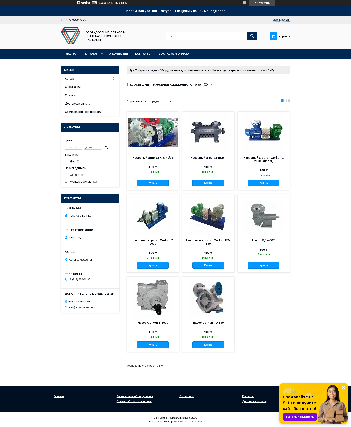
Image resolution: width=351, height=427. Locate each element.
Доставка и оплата (173, 53)
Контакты (143, 53)
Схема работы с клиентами (83, 111)
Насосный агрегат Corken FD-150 (208, 242)
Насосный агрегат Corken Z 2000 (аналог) (263, 159)
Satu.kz (193, 417)
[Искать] (252, 36)
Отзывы (70, 95)
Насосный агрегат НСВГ (208, 157)
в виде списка (288, 101)
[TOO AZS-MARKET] (71, 43)
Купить (153, 182)
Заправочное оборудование (135, 396)
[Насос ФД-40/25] (264, 214)
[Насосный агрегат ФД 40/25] (153, 132)
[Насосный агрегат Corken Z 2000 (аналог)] (264, 132)
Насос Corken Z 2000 (153, 322)
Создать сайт (106, 2)
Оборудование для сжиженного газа (184, 70)
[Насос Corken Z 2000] (153, 297)
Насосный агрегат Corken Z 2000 (152, 242)
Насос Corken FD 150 (208, 322)
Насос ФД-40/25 (263, 240)
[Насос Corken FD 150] (208, 297)
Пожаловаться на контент (187, 421)
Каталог (91, 53)
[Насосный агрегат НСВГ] (208, 132)
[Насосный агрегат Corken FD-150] (208, 214)
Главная (71, 53)
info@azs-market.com (82, 307)
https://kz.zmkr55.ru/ (80, 301)
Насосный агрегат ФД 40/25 (153, 157)
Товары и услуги (146, 70)
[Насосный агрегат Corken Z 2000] (153, 214)
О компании (118, 53)
